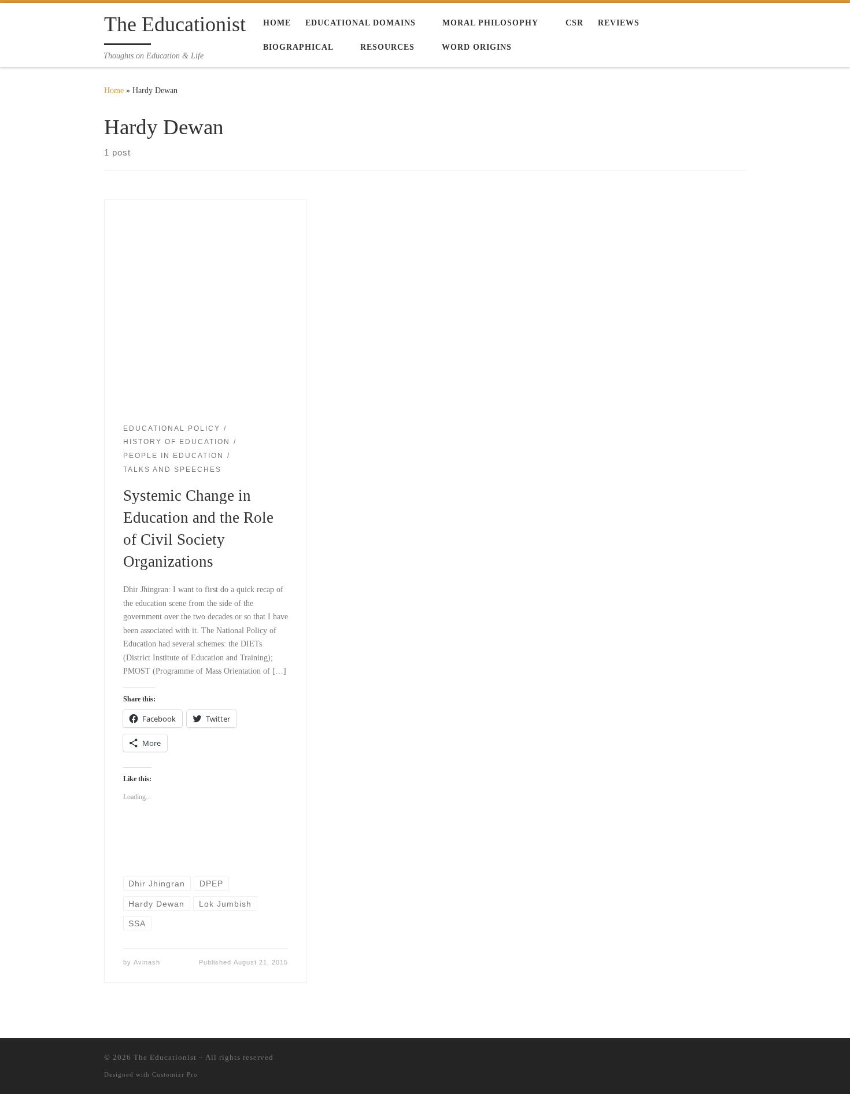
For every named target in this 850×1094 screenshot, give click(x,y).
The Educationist (165, 1057)
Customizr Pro (175, 1074)
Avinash (147, 962)
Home (114, 90)
